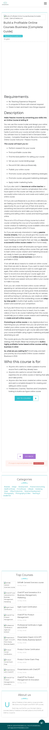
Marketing (38, 489)
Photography (9, 493)
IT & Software (21, 489)
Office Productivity (16, 491)
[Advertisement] (24, 68)
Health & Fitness (9, 489)
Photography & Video (23, 493)
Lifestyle (30, 489)
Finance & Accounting (37, 487)
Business (7, 487)
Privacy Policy (35, 728)
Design (14, 487)
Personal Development (32, 491)
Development (23, 487)
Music (6, 491)
